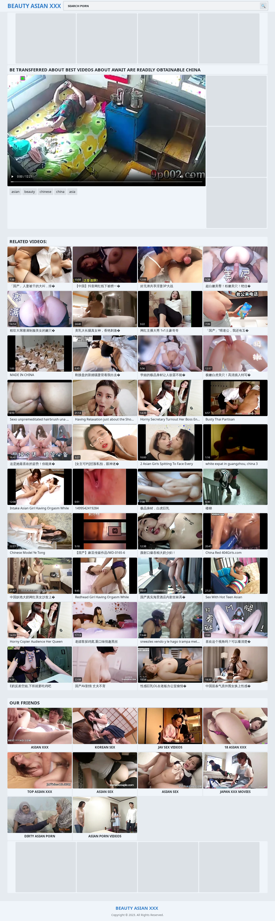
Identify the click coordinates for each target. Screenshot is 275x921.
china (60, 191)
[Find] (263, 5)
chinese (45, 191)
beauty (29, 191)
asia (72, 191)
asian (15, 191)
